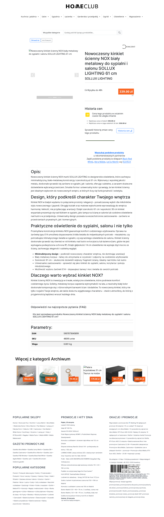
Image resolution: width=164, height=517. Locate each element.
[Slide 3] (59, 97)
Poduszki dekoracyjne (26, 473)
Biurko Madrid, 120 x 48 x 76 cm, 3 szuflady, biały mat (79, 493)
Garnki (47, 479)
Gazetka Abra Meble (19, 449)
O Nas (121, 459)
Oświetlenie (119, 16)
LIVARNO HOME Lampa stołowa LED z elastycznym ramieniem (81, 453)
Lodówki (51, 494)
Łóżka (24, 491)
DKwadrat (35, 40)
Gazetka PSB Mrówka (20, 456)
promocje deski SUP (135, 494)
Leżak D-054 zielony (68, 425)
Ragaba (25, 435)
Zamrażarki (17, 498)
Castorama (37, 429)
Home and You (23, 423)
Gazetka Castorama (19, 452)
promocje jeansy (133, 491)
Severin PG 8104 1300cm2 (70, 431)
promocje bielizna (122, 488)
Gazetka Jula (48, 452)
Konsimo (34, 432)
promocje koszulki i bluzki (118, 491)
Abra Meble (99, 161)
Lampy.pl (50, 426)
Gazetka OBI (47, 449)
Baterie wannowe (34, 501)
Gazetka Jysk (27, 459)
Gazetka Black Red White (37, 456)
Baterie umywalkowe (21, 501)
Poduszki (16, 476)
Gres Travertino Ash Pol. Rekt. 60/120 (73, 456)
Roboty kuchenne (40, 494)
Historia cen (124, 130)
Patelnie (15, 482)
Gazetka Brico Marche (34, 452)
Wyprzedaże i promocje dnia (118, 423)
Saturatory (26, 504)
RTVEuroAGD (17, 435)
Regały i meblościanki (36, 488)
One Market (46, 429)
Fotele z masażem (41, 485)
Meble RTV (16, 488)
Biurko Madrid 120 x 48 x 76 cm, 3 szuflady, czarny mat (80, 489)
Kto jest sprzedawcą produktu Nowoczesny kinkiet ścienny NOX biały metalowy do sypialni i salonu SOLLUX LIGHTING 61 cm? (81, 315)
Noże (21, 482)
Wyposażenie (135, 16)
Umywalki (50, 498)
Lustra (27, 482)
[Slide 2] (55, 97)
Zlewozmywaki (41, 498)
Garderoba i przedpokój (88, 16)
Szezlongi (25, 485)
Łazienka (68, 16)
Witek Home (17, 432)
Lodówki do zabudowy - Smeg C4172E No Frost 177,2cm (80, 477)
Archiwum (46, 40)
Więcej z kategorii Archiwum (42, 358)
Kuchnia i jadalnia (29, 16)
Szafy (32, 482)
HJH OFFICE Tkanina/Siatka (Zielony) (73, 474)
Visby (48, 432)
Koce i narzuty (25, 476)
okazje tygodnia (126, 482)
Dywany (34, 476)
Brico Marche (31, 426)
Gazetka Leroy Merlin (35, 449)
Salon (44, 16)
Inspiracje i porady (134, 454)
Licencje (113, 462)
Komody (24, 488)
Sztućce (40, 479)
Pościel (15, 473)
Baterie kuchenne (28, 498)
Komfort (127, 161)
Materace (31, 491)
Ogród (106, 16)
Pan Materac (41, 426)
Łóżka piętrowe (40, 491)
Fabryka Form (17, 429)
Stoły (46, 488)
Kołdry (37, 473)
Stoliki (51, 485)
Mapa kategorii (145, 459)
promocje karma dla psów (129, 485)
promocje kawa (114, 485)
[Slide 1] (50, 97)
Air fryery (23, 494)
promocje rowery (121, 494)
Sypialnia (56, 16)
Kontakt (119, 462)
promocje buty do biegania (124, 497)
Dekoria (26, 429)
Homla (15, 423)
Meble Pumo (34, 435)
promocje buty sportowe (137, 488)
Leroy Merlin (112, 161)
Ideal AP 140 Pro (66, 428)
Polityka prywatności (132, 459)
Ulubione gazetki (18, 462)
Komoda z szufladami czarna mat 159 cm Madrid (77, 486)
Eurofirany (25, 432)
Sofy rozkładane (40, 482)
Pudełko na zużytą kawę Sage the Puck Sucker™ (77, 471)
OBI (31, 429)
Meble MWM (43, 435)
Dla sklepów (113, 459)
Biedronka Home (19, 426)
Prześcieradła (45, 473)
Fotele (32, 485)
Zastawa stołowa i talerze (28, 479)
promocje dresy (139, 497)
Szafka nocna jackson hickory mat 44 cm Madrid (77, 496)
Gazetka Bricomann (39, 459)
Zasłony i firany (43, 476)
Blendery (30, 494)
